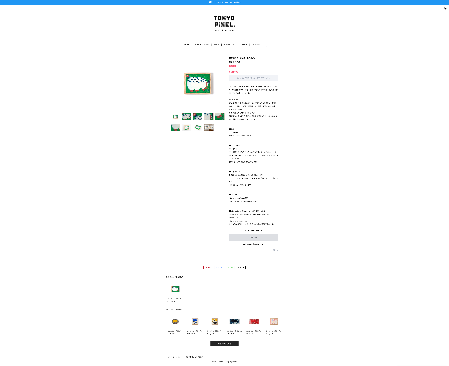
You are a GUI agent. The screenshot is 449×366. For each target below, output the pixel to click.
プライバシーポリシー (175, 357)
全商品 (216, 45)
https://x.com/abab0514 (239, 198)
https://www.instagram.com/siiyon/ (243, 201)
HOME (187, 45)
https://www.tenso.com (238, 221)
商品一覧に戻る (224, 343)
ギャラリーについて (202, 45)
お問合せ (243, 45)
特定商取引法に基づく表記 (194, 357)
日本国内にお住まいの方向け (253, 244)
